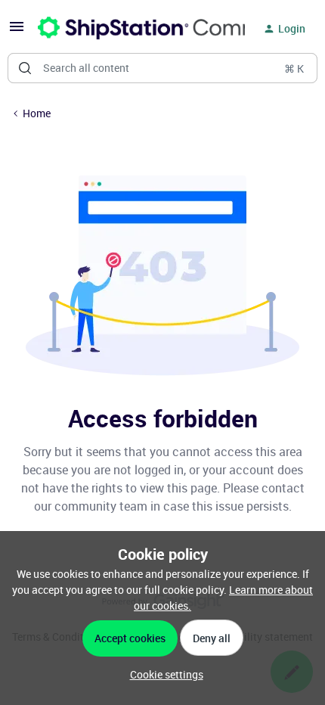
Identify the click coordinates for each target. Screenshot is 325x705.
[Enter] (25, 68)
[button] (17, 31)
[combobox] (162, 68)
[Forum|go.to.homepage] (132, 29)
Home (37, 113)
